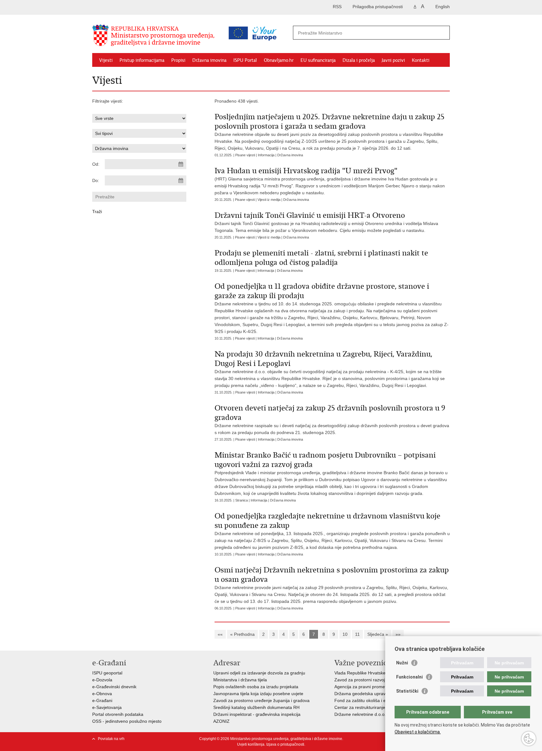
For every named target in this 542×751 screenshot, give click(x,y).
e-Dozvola (102, 679)
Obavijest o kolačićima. (418, 731)
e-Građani (102, 700)
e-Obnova (102, 693)
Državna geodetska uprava (361, 693)
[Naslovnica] (155, 35)
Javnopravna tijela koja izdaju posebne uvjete (258, 693)
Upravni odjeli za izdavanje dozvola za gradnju (259, 672)
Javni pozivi (393, 60)
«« (220, 634)
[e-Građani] (119, 7)
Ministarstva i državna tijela (240, 679)
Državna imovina (209, 60)
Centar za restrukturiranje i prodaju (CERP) (377, 707)
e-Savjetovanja (107, 707)
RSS (337, 6)
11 (357, 634)
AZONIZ (221, 721)
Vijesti (106, 60)
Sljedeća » (377, 634)
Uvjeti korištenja (250, 744)
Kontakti (420, 60)
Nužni (402, 662)
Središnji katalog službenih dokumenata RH (256, 707)
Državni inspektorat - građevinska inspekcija (256, 714)
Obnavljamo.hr (279, 60)
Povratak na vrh (111, 739)
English (442, 6)
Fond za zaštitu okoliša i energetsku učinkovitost (382, 700)
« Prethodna (242, 634)
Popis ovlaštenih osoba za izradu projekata (255, 686)
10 (345, 634)
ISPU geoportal (107, 672)
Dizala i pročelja (359, 60)
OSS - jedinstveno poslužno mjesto (127, 721)
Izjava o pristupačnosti (285, 744)
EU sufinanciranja (318, 60)
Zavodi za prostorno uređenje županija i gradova (261, 700)
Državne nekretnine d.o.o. (360, 714)
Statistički (407, 691)
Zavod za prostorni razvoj (359, 679)
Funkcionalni (409, 676)
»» (398, 634)
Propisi (178, 60)
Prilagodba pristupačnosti (378, 6)
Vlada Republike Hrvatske (359, 672)
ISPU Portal (245, 60)
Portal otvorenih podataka (117, 714)
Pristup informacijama (142, 60)
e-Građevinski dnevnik (114, 686)
